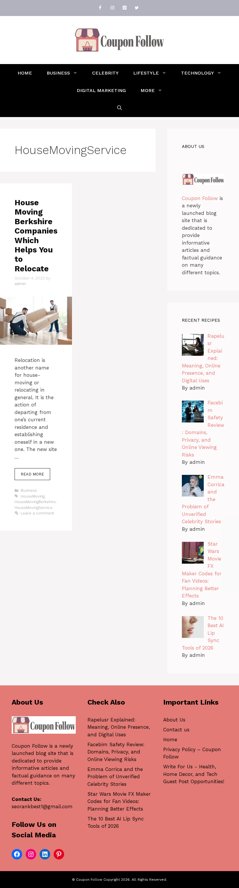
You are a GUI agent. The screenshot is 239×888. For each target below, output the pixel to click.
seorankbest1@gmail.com (42, 806)
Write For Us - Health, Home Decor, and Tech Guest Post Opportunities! (193, 774)
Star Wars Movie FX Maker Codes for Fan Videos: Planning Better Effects (119, 801)
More (147, 90)
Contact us (176, 730)
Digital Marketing (101, 90)
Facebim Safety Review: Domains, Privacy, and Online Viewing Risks (116, 752)
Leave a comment (37, 513)
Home (24, 73)
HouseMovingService (33, 507)
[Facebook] (100, 8)
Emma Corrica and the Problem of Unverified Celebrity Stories (115, 776)
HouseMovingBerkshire (35, 502)
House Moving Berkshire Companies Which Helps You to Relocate (36, 235)
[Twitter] (137, 8)
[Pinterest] (124, 8)
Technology (197, 73)
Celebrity (105, 73)
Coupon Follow (200, 198)
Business (58, 73)
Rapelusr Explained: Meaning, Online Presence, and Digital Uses (118, 727)
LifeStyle (146, 73)
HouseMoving (33, 496)
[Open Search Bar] (119, 108)
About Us (174, 720)
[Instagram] (112, 8)
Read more (32, 474)
